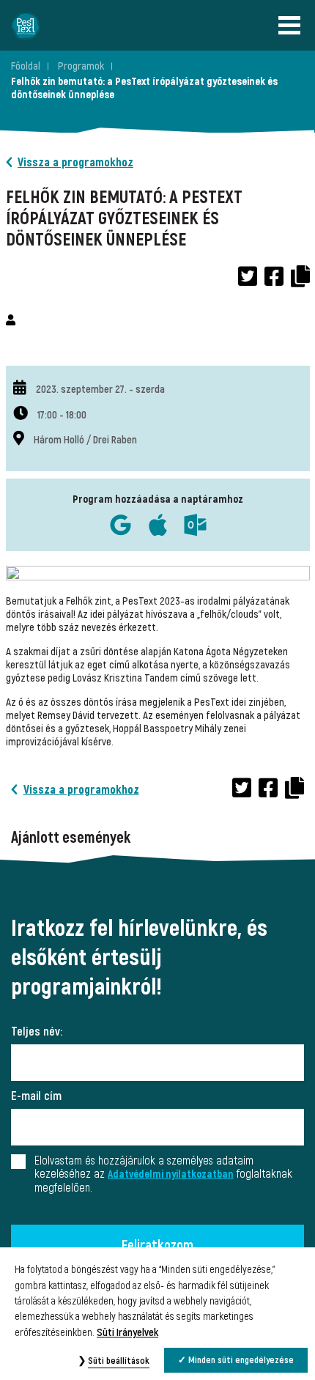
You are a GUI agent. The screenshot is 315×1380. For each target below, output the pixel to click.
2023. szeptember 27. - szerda (100, 389)
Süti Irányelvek (127, 1333)
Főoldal (25, 66)
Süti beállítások (118, 1361)
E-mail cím (36, 1096)
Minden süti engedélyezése (241, 1360)
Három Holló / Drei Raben (85, 440)
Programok (81, 66)
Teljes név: (36, 1031)
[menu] (293, 25)
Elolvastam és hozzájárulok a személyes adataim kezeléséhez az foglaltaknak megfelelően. (163, 1174)
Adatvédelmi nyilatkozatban (171, 1174)
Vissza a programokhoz (75, 162)
